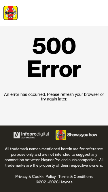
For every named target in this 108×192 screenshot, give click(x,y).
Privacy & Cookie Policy (35, 176)
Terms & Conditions (75, 176)
